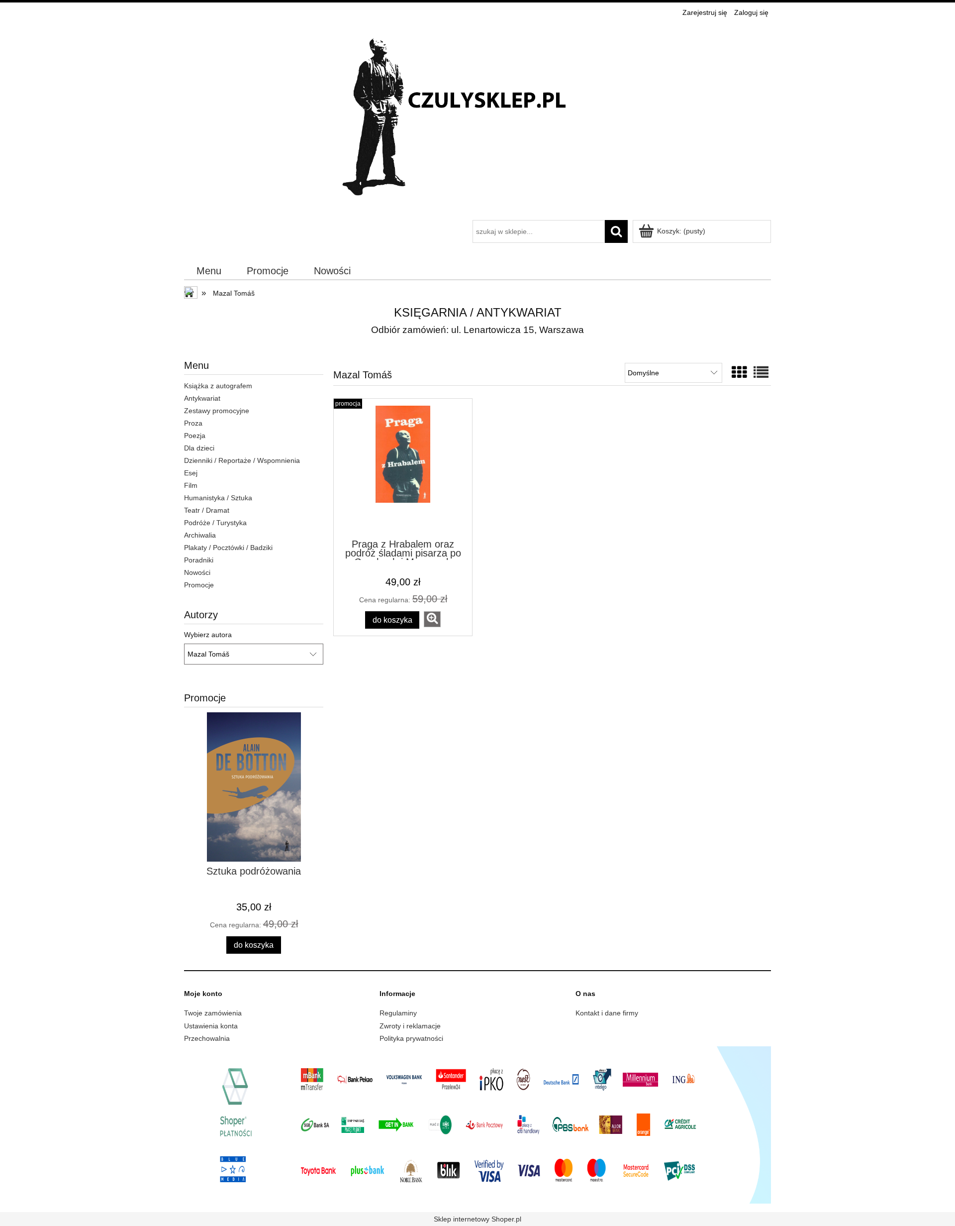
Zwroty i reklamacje (410, 1026)
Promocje (199, 585)
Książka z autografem (218, 386)
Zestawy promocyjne (216, 411)
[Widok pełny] (761, 372)
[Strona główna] (477, 120)
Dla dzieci (199, 448)
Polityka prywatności (411, 1038)
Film (190, 485)
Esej (190, 473)
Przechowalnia (207, 1038)
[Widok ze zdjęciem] (739, 372)
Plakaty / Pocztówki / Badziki (228, 548)
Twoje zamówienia (213, 1013)
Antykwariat (202, 398)
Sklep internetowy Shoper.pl (477, 1219)
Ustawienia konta (211, 1026)
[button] (432, 619)
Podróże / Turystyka (215, 523)
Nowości (197, 572)
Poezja (194, 436)
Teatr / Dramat (206, 510)
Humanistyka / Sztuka (218, 498)
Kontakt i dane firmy (606, 1013)
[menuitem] (209, 271)
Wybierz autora (208, 634)
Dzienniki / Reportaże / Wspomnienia (242, 460)
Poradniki (198, 560)
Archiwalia (200, 535)
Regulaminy (398, 1013)
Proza (193, 423)
